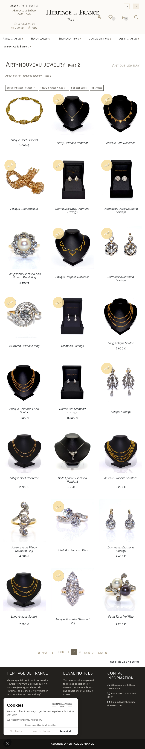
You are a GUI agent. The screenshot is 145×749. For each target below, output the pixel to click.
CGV (90, 691)
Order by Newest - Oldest (19, 88)
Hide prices (96, 88)
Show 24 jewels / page (51, 88)
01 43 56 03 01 (26, 23)
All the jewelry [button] (128, 38)
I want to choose (40, 731)
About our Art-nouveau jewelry (28, 76)
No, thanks (16, 731)
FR (127, 6)
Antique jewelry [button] (12, 38)
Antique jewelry (126, 66)
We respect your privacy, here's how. (24, 720)
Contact (19, 27)
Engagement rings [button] (69, 38)
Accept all (65, 731)
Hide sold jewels (79, 88)
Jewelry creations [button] (99, 38)
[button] (7, 743)
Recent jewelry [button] (40, 38)
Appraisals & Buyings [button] (16, 46)
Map (34, 27)
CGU (67, 694)
